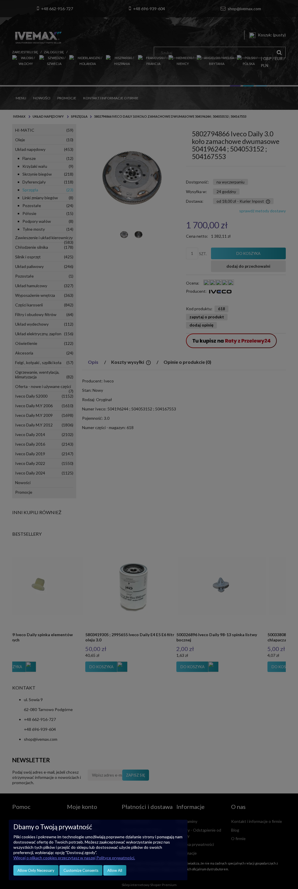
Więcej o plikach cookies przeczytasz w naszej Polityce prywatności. (74, 857)
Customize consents (80, 870)
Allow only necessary (35, 870)
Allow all (114, 870)
